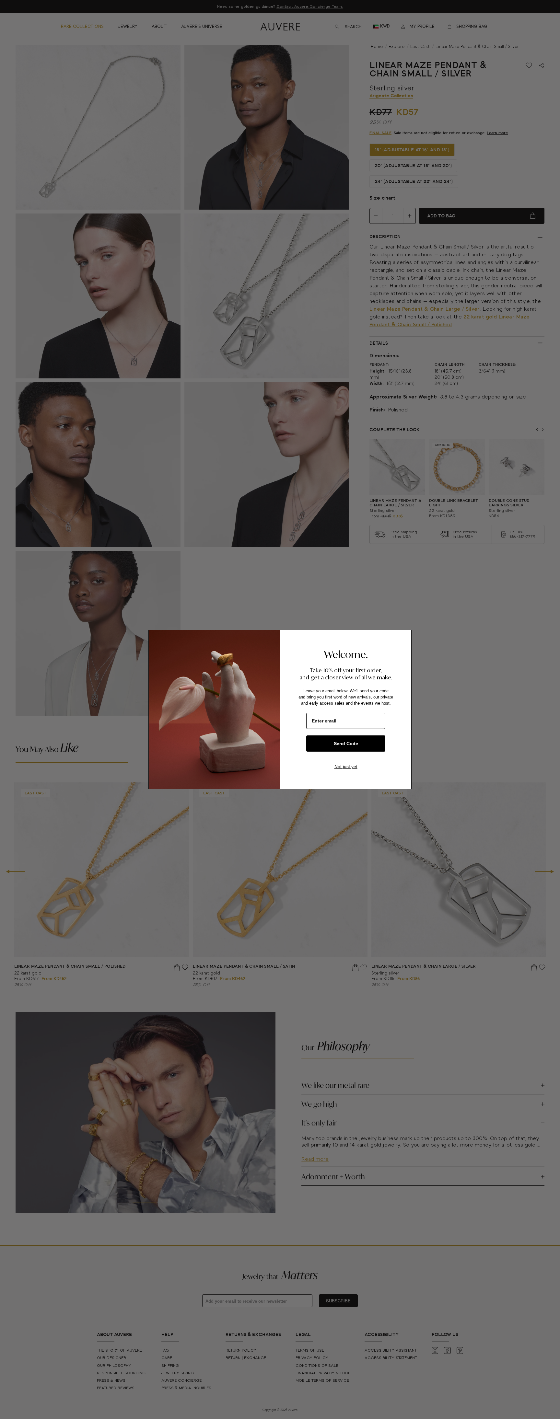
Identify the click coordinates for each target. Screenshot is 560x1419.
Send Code (346, 743)
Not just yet (345, 766)
